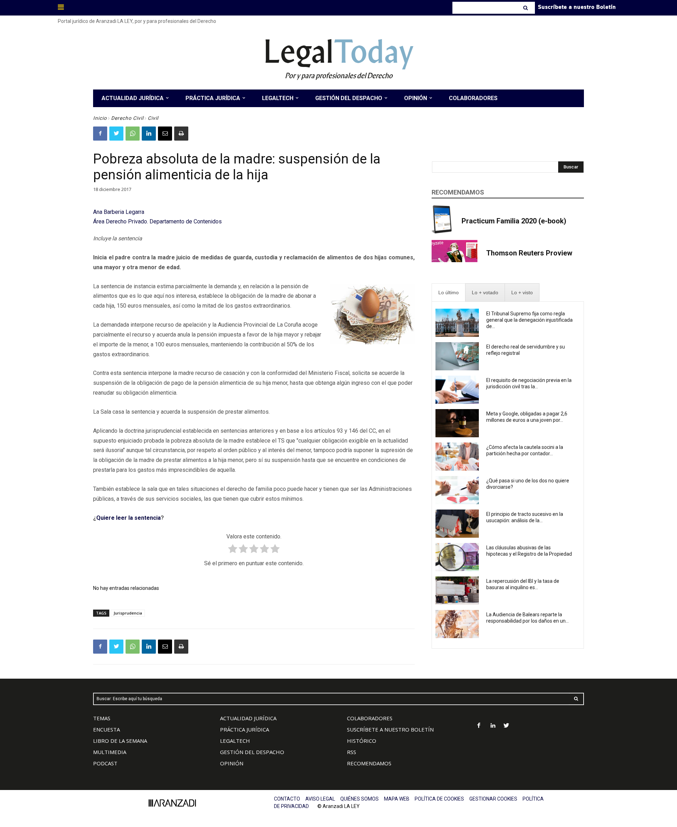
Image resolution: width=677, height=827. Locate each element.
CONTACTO (287, 799)
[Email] (165, 133)
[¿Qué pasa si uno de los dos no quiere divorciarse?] (457, 490)
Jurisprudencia (128, 613)
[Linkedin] (149, 133)
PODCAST (105, 763)
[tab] (448, 292)
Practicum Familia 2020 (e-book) (514, 221)
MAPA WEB (396, 799)
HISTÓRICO (361, 740)
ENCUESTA (106, 729)
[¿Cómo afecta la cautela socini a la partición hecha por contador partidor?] (457, 457)
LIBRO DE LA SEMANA (120, 740)
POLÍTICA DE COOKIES (439, 799)
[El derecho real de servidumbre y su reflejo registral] (457, 356)
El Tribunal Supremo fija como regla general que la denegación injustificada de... (529, 320)
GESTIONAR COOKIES (493, 799)
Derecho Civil (127, 118)
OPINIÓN (231, 763)
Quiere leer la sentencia (128, 517)
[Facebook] (100, 133)
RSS (351, 751)
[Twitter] (116, 133)
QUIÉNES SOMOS (359, 799)
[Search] (526, 7)
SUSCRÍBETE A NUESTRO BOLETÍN (390, 729)
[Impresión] (181, 133)
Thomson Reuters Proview (529, 253)
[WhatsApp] (133, 133)
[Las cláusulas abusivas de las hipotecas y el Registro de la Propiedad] (457, 557)
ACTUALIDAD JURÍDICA (248, 718)
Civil (153, 118)
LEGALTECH (235, 740)
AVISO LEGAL (320, 799)
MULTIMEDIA (109, 751)
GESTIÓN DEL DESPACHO (252, 751)
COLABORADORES (369, 718)
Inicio (100, 118)
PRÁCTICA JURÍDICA (244, 729)
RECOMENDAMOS (369, 763)
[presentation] (448, 292)
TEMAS (101, 718)
